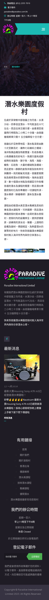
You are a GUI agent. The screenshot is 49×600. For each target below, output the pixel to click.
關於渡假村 (24, 460)
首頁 (5, 67)
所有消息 (8, 417)
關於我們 (24, 455)
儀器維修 (24, 471)
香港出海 (24, 466)
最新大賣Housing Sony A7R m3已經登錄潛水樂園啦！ (23, 393)
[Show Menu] (43, 29)
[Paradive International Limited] (8, 29)
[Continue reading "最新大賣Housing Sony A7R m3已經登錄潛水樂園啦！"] (21, 367)
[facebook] (7, 339)
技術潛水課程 (24, 482)
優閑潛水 (24, 494)
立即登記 (35, 556)
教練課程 (24, 488)
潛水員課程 (24, 477)
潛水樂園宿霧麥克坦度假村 (24, 499)
